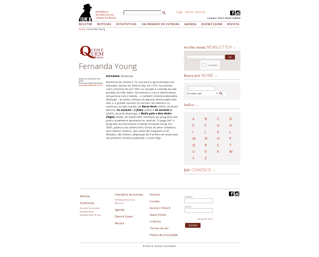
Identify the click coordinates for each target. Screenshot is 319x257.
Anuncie (201, 12)
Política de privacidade (164, 235)
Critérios (155, 221)
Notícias (104, 24)
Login (179, 12)
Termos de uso (159, 228)
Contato (155, 201)
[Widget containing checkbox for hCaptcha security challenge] (219, 65)
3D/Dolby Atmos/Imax (125, 200)
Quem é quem (211, 24)
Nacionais (119, 203)
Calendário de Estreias (160, 24)
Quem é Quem (124, 216)
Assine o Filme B (160, 208)
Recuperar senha (205, 219)
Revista (233, 24)
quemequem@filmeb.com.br (91, 85)
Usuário (189, 196)
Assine (189, 12)
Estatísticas (126, 24)
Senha (188, 206)
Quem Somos (158, 215)
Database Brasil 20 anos (90, 215)
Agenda (190, 24)
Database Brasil (87, 211)
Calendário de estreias (129, 194)
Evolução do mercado (90, 208)
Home (82, 29)
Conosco (197, 169)
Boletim (85, 24)
